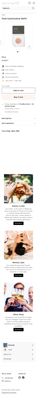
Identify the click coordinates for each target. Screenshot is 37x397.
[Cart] (29, 3)
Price (4, 57)
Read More (18, 223)
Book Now (18, 275)
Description (7, 118)
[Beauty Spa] (18, 245)
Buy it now (18, 97)
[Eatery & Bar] (18, 188)
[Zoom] (29, 47)
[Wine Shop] (18, 297)
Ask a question (8, 123)
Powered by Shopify (9, 392)
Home (3, 15)
